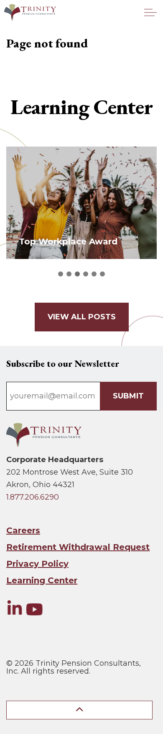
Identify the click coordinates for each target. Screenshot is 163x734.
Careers (23, 530)
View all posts (82, 316)
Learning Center (41, 580)
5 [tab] (94, 273)
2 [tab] (68, 273)
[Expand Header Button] (150, 12)
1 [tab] (60, 273)
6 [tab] (102, 273)
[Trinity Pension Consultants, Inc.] (30, 12)
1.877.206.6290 (32, 497)
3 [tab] (77, 273)
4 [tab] (85, 273)
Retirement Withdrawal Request (78, 547)
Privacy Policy (37, 564)
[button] (79, 710)
